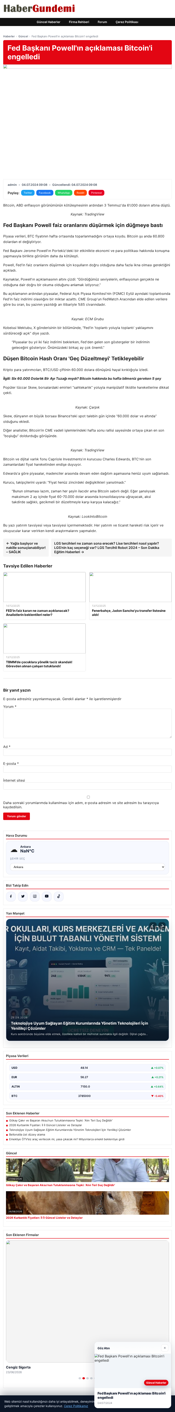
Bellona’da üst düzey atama (27, 1134)
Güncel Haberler (48, 22)
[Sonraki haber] (162, 925)
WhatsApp (64, 192)
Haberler (9, 36)
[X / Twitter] (23, 897)
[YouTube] (47, 897)
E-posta (11, 763)
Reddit (80, 192)
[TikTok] (59, 897)
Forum (102, 22)
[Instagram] (35, 897)
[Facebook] (11, 897)
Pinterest (96, 192)
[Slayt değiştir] (80, 1378)
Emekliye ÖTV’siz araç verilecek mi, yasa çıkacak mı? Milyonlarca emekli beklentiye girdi (66, 1139)
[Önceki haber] (153, 925)
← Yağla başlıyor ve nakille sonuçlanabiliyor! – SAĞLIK (26, 547)
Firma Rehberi (79, 22)
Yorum (9, 706)
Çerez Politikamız (76, 1406)
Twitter (28, 192)
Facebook (45, 192)
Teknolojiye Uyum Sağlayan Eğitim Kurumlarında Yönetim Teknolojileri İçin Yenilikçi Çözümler (70, 1129)
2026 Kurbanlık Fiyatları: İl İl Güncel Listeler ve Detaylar (45, 1125)
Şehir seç (17, 858)
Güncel (23, 36)
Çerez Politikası (127, 22)
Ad (6, 747)
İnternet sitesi (14, 780)
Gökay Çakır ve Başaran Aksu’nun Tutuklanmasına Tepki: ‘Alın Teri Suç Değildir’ (60, 1120)
